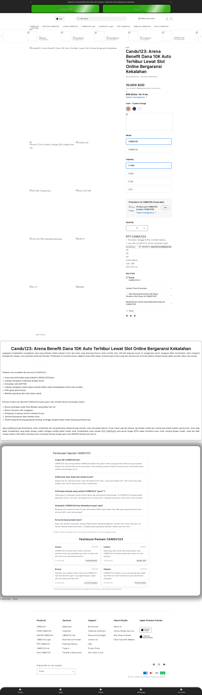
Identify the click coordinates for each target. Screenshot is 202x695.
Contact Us (93, 640)
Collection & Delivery (97, 631)
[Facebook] (127, 316)
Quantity (130, 222)
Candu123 (6, 353)
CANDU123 (34, 26)
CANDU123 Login (106, 26)
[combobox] (101, 18)
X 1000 (131, 165)
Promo (20, 692)
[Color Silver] (140, 109)
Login (61, 692)
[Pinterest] (135, 316)
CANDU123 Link (88, 26)
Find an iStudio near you (124, 631)
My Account (93, 627)
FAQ (90, 644)
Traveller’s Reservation (72, 653)
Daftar (101, 692)
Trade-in (65, 648)
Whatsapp (141, 692)
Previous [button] (31, 2)
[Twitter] (131, 316)
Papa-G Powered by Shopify (155, 677)
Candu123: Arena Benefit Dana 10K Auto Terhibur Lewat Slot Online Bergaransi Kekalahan (101, 2)
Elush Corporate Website (124, 640)
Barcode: (144, 77)
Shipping (140, 88)
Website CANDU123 (142, 26)
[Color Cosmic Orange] (128, 108)
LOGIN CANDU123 (70, 26)
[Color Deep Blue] (134, 109)
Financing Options (70, 644)
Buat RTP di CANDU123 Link (161, 247)
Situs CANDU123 (161, 26)
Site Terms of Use (95, 653)
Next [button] (171, 2)
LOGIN (137, 8)
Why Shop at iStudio (122, 635)
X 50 (130, 189)
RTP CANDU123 (123, 26)
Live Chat (181, 692)
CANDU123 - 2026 (9, 599)
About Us (118, 627)
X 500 (130, 173)
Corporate (66, 631)
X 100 (130, 181)
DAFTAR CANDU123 (51, 26)
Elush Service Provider (71, 640)
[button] (34, 26)
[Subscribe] (72, 671)
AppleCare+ (67, 627)
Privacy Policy (94, 648)
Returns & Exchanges (97, 635)
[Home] (71, 18)
